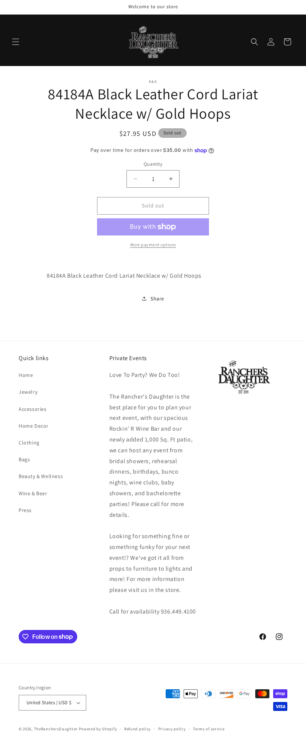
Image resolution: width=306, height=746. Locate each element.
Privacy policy (172, 728)
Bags (24, 459)
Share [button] (157, 298)
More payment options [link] (153, 244)
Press (25, 510)
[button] (15, 42)
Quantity (153, 164)
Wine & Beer (33, 493)
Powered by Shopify (98, 728)
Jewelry (28, 391)
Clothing (29, 442)
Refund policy (137, 728)
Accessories (33, 409)
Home (26, 375)
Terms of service (208, 728)
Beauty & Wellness (41, 476)
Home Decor (34, 425)
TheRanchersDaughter (56, 728)
